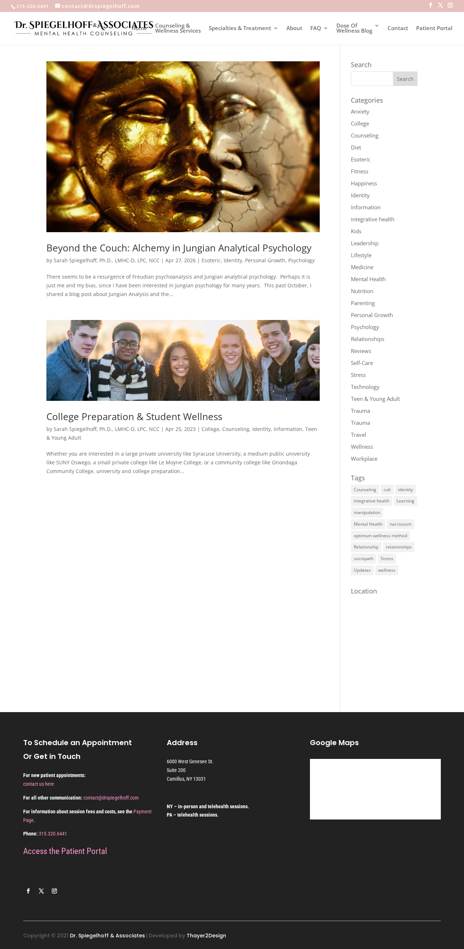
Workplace (364, 458)
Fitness (359, 171)
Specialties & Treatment (240, 28)
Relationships (367, 338)
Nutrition (362, 291)
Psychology (301, 260)
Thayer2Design (206, 935)
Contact (398, 28)
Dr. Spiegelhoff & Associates (107, 935)
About (294, 28)
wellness (386, 570)
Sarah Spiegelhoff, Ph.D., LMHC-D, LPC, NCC (107, 260)
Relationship (366, 547)
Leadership (364, 243)
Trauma (360, 410)
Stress (358, 374)
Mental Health (368, 279)
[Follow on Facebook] (28, 891)
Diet (356, 147)
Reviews (361, 350)
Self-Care (362, 362)
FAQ (315, 28)
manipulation (367, 512)
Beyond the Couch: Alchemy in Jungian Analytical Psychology (180, 247)
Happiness (364, 183)
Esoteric (211, 260)
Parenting (363, 303)
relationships (399, 547)
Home (139, 28)
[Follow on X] (41, 891)
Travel (358, 434)
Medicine (362, 267)
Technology (365, 386)
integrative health (372, 219)
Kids (356, 231)
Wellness (362, 446)
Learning (405, 501)
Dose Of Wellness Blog (354, 28)
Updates (362, 570)
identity (405, 489)
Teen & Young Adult (375, 398)
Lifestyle (361, 255)
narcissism (400, 524)
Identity (233, 260)
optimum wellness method (380, 536)
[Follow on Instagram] (54, 891)
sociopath (363, 558)
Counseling (235, 429)
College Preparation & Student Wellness (134, 416)
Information (288, 429)
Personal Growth (265, 260)
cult (387, 489)
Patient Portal (434, 28)
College (210, 429)
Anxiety (360, 111)
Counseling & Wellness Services (178, 28)
